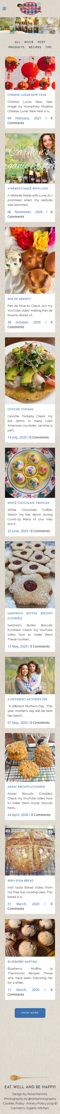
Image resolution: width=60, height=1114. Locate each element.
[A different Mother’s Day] (30, 675)
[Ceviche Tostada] (30, 370)
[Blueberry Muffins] (30, 938)
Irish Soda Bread (21, 881)
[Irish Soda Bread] (30, 850)
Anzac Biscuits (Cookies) (26, 787)
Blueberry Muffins (22, 962)
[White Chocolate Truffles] (30, 473)
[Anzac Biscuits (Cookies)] (30, 757)
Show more (30, 1013)
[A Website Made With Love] (30, 158)
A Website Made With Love (28, 188)
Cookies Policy (13, 1103)
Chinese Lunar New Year (27, 95)
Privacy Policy (36, 1103)
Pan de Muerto (19, 299)
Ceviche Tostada (20, 409)
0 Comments (39, 437)
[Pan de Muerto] (30, 260)
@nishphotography (42, 1098)
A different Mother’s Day (28, 699)
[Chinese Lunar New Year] (30, 73)
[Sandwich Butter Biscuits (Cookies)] (30, 574)
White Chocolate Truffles (28, 503)
